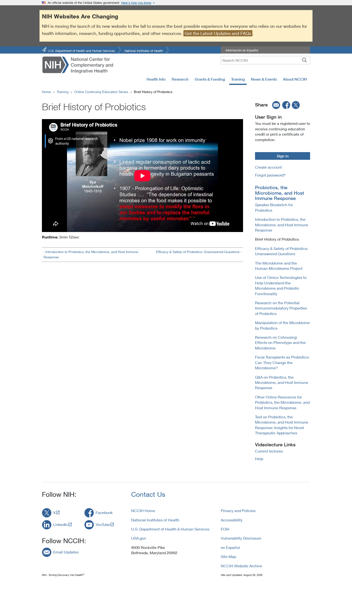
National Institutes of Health (144, 50)
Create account (268, 167)
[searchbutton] (304, 60)
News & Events (264, 79)
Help (259, 458)
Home (46, 92)
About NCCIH (295, 79)
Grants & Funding (210, 79)
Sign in (283, 156)
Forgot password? (270, 175)
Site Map (228, 556)
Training (238, 79)
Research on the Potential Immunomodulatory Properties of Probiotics (281, 308)
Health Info (156, 79)
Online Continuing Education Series (101, 92)
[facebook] (286, 105)
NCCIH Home (143, 510)
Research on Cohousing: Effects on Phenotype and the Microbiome (280, 342)
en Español (230, 547)
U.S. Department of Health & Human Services (170, 529)
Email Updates (66, 552)
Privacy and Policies (238, 510)
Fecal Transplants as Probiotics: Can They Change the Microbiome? (282, 362)
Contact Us (148, 494)
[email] (275, 105)
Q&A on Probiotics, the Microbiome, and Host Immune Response (281, 382)
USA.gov (138, 538)
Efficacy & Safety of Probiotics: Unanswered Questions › (198, 252)
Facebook (104, 512)
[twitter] (296, 105)
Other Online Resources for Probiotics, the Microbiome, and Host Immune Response (282, 402)
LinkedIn (60, 524)
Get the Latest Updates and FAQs (218, 33)
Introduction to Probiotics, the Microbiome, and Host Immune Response (281, 224)
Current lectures (269, 451)
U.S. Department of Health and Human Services (81, 50)
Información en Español (242, 50)
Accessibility (232, 520)
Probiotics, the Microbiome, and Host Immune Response (279, 193)
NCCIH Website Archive (241, 565)
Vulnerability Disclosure (241, 538)
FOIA (225, 529)
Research (180, 79)
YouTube (103, 524)
